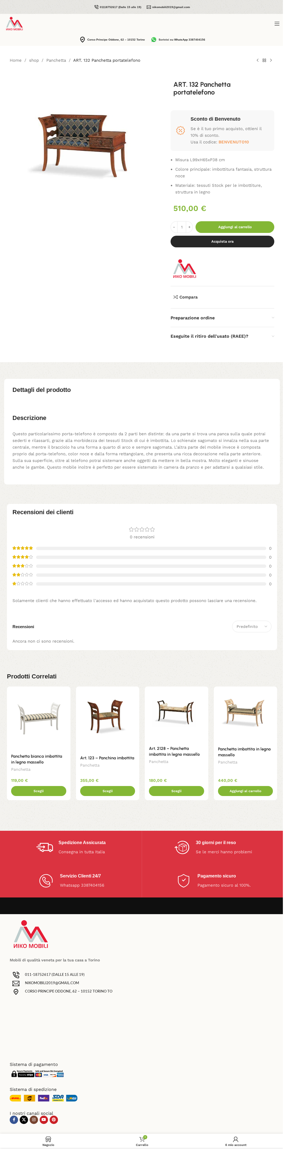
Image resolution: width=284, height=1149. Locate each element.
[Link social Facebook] (14, 1120)
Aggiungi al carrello (235, 227)
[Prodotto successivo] (271, 60)
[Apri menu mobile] (277, 23)
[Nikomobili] (184, 268)
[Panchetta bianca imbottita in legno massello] (38, 718)
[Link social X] (24, 1120)
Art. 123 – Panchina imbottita (107, 757)
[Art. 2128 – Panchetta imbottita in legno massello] (176, 714)
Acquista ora (222, 241)
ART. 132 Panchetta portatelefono (106, 60)
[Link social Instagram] (34, 1120)
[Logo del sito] (14, 23)
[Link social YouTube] (44, 1120)
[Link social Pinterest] (54, 1120)
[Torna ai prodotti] (264, 60)
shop (34, 60)
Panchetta (56, 60)
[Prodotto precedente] (257, 60)
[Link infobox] (117, 7)
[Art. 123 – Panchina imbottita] (108, 719)
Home (16, 60)
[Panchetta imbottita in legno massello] (245, 715)
